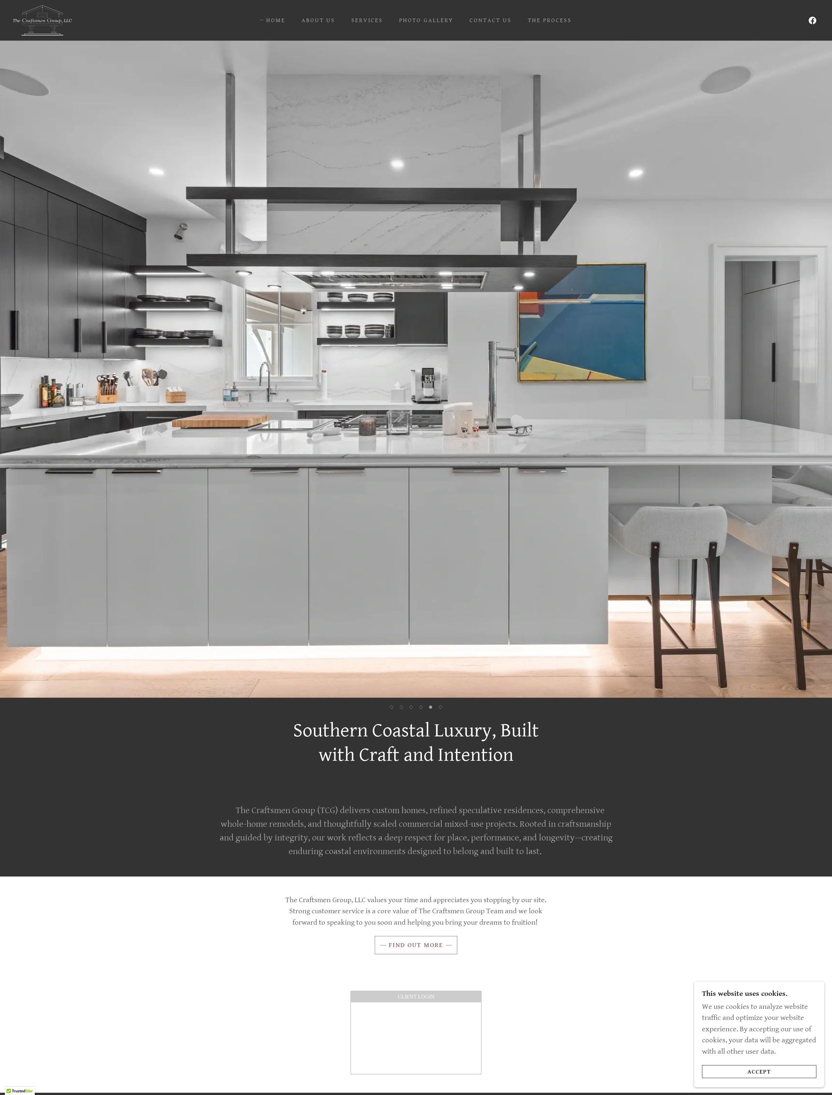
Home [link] (275, 20)
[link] (42, 20)
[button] (391, 707)
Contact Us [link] (491, 20)
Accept (759, 1071)
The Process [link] (550, 20)
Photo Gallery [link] (426, 20)
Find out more (416, 945)
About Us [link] (318, 20)
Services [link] (367, 20)
